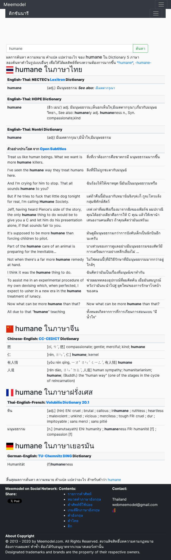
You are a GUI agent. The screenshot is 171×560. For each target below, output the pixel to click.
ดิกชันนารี (19, 13)
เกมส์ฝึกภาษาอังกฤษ (84, 510)
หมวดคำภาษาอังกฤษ (84, 499)
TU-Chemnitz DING (55, 456)
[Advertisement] (85, 30)
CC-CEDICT (49, 338)
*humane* (125, 62)
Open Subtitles (53, 149)
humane (114, 479)
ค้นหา (140, 48)
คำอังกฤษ (75, 515)
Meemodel (15, 4)
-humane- (143, 62)
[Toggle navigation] (161, 4)
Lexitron (57, 79)
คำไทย (73, 520)
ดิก (70, 526)
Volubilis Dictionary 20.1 (67, 402)
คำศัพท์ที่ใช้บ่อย (80, 504)
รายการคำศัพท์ (80, 494)
